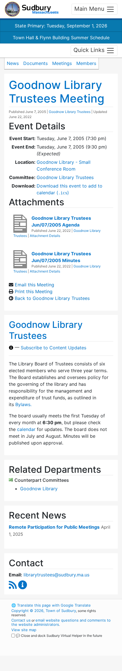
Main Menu (90, 8)
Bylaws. (23, 404)
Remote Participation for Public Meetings (54, 527)
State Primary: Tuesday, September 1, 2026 (61, 26)
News (13, 63)
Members (86, 63)
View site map (23, 630)
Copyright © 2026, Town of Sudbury (43, 610)
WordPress (36, 641)
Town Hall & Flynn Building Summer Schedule (61, 37)
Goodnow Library (39, 488)
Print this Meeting (33, 291)
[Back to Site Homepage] (32, 9)
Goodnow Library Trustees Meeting (56, 91)
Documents (35, 63)
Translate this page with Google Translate (51, 605)
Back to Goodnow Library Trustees (52, 298)
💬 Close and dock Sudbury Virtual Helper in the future (59, 635)
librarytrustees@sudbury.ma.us (56, 575)
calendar (26, 429)
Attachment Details (45, 236)
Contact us (21, 620)
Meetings (62, 63)
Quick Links (89, 50)
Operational (46, 667)
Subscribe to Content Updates (53, 347)
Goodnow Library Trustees (70, 112)
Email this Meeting (34, 284)
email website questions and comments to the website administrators (61, 622)
